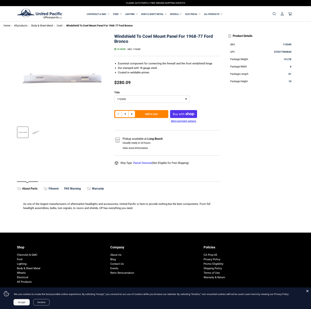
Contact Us (117, 263)
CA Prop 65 (210, 254)
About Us (115, 254)
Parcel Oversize (142, 163)
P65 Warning (72, 188)
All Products (211, 14)
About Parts (29, 188)
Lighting (130, 14)
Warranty (98, 188)
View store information (135, 148)
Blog (113, 259)
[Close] (307, 291)
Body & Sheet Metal (152, 14)
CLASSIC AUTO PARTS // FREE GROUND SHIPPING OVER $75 (155, 3)
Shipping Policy (213, 268)
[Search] (274, 14)
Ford (116, 14)
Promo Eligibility (213, 263)
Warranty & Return (214, 277)
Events (114, 268)
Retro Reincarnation (122, 272)
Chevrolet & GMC (96, 14)
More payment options (183, 121)
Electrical (191, 14)
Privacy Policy (212, 259)
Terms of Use (212, 272)
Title (117, 92)
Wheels (174, 14)
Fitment (53, 188)
